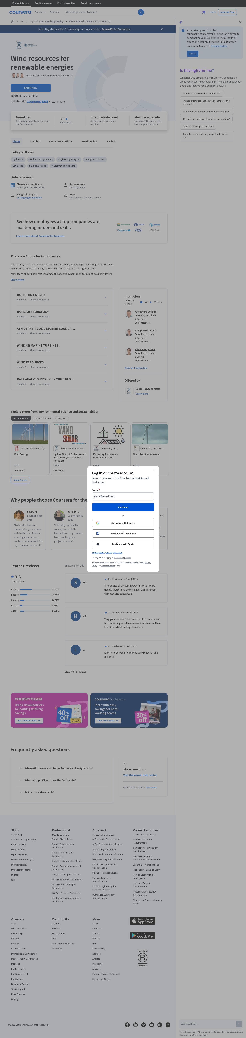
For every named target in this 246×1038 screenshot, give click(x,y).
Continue (123, 507)
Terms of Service (108, 565)
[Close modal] (154, 470)
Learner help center (122, 557)
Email (96, 490)
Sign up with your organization (107, 552)
